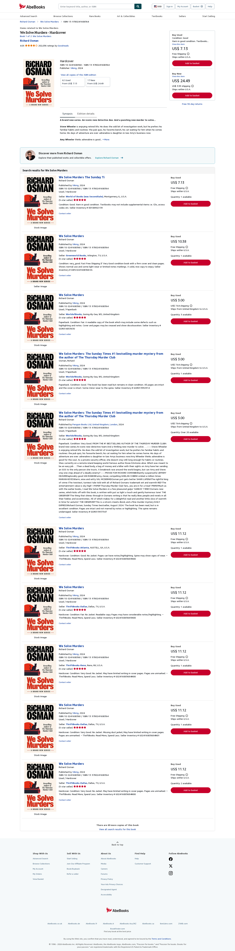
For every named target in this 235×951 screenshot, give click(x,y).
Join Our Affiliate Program (78, 863)
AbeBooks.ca (148, 923)
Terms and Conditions (161, 939)
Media (103, 863)
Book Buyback (73, 869)
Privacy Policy (107, 879)
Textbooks (157, 16)
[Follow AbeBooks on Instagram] (171, 873)
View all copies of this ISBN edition (78, 74)
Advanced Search (28, 16)
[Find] (137, 6)
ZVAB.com (183, 923)
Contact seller (65, 213)
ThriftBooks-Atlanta (77, 547)
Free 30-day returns (192, 103)
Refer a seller (72, 874)
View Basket (38, 879)
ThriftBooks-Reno (76, 665)
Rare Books (95, 16)
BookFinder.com (117, 930)
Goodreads (63, 45)
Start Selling (208, 16)
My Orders (37, 874)
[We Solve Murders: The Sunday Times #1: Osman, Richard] (40, 400)
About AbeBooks (108, 858)
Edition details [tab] (85, 113)
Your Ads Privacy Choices (112, 884)
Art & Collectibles (126, 16)
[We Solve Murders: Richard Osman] (40, 283)
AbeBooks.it (108, 923)
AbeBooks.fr (91, 923)
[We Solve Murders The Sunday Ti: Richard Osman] (40, 224)
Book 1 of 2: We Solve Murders (35, 36)
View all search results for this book (117, 829)
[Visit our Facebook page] (171, 859)
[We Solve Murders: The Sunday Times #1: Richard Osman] (40, 459)
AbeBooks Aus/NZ (128, 923)
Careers (104, 869)
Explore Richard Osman (107, 157)
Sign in (169, 6)
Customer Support (143, 863)
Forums (104, 874)
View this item (178, 44)
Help (210, 6)
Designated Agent (109, 889)
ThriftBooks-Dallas (76, 606)
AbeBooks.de (74, 923)
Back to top (117, 844)
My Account (182, 6)
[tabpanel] (113, 129)
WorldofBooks (74, 314)
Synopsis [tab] (67, 113)
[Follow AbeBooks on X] (171, 866)
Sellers (182, 16)
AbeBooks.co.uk (54, 923)
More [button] (106, 139)
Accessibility (106, 894)
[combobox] (96, 6)
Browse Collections (63, 16)
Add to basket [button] (192, 63)
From (69, 82)
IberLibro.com (166, 923)
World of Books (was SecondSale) (84, 196)
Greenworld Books (76, 255)
